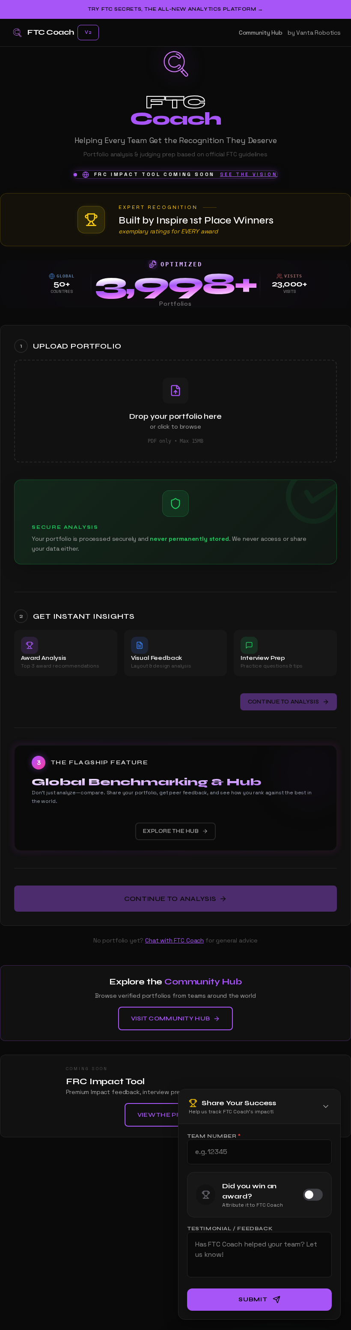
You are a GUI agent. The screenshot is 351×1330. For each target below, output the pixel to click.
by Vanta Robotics (314, 32)
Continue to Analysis (283, 701)
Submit (252, 1299)
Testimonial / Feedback (230, 1229)
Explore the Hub (171, 831)
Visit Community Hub (170, 1018)
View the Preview (170, 1114)
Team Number (214, 1136)
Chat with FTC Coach (174, 940)
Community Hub (261, 32)
